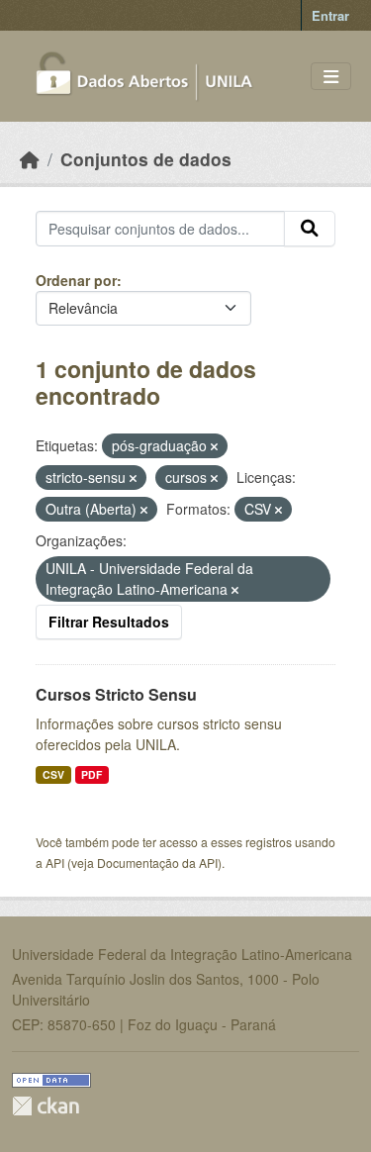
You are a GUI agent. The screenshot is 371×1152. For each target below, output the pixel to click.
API (55, 862)
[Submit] (309, 228)
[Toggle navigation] (331, 76)
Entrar (330, 15)
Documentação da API (157, 862)
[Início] (30, 158)
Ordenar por (76, 280)
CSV (53, 774)
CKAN (45, 1106)
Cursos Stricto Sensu (116, 694)
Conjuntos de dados (146, 158)
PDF (91, 774)
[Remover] (214, 446)
